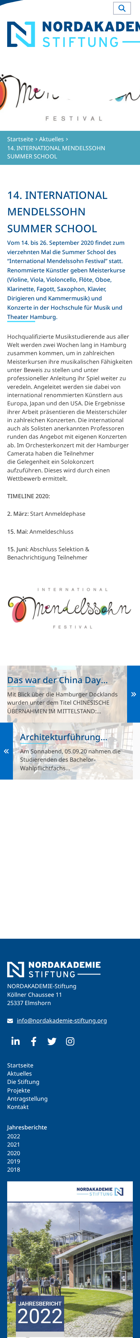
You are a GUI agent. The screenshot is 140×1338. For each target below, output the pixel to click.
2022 (13, 1136)
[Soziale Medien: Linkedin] (15, 1041)
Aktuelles (19, 1073)
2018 (13, 1169)
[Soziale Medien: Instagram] (70, 1041)
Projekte (18, 1090)
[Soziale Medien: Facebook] (33, 1041)
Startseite (20, 1065)
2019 (13, 1161)
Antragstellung (27, 1099)
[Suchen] (122, 8)
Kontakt (18, 1107)
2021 (13, 1144)
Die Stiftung (23, 1082)
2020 (13, 1153)
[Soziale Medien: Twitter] (52, 1041)
